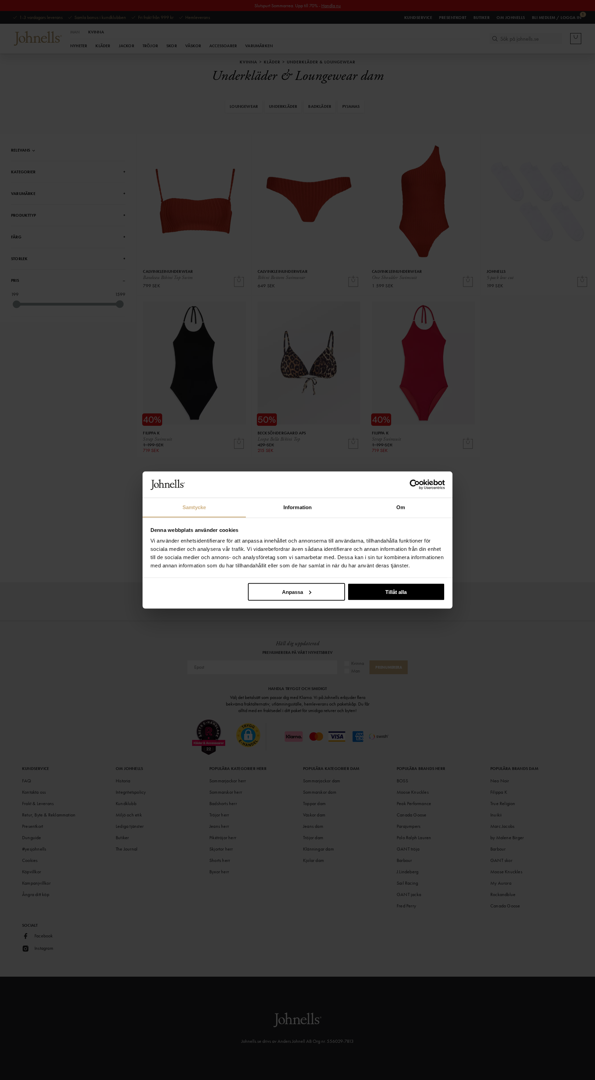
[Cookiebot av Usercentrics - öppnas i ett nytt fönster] (415, 485)
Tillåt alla (396, 592)
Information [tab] (297, 507)
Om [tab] (400, 507)
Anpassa (292, 592)
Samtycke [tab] (194, 507)
